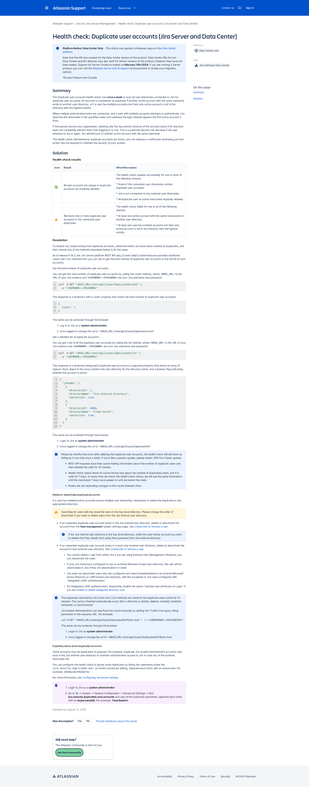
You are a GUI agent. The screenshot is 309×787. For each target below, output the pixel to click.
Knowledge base (101, 7)
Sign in (250, 7)
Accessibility (164, 776)
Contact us (228, 7)
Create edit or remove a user (151, 526)
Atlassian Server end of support (111, 68)
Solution (197, 98)
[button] (47, 8)
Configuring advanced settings (100, 677)
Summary (198, 92)
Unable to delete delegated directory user (100, 589)
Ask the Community (69, 752)
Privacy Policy (186, 776)
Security (225, 776)
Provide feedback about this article (116, 721)
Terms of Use (207, 776)
